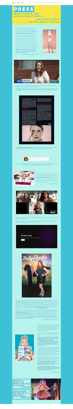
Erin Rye (17, 85)
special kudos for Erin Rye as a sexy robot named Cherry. (21, 394)
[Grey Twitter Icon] (18, 2)
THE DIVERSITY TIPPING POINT (25, 147)
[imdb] (13, 2)
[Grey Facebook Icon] (15, 2)
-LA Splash (25, 387)
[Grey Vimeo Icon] (23, 2)
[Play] (28, 159)
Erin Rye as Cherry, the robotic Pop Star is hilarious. (21, 383)
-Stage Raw (25, 397)
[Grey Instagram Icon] (20, 2)
